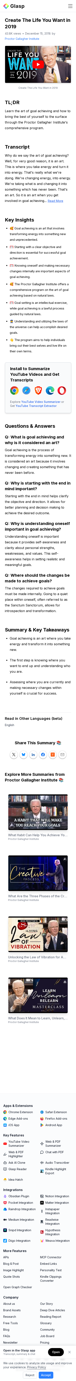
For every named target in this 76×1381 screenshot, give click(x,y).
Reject (30, 1375)
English (9, 725)
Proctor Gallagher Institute (22, 38)
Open (56, 1352)
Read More (55, 201)
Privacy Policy (36, 1367)
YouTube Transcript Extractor (36, 406)
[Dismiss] (69, 1352)
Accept (46, 1375)
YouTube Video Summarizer (40, 401)
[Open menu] (70, 6)
